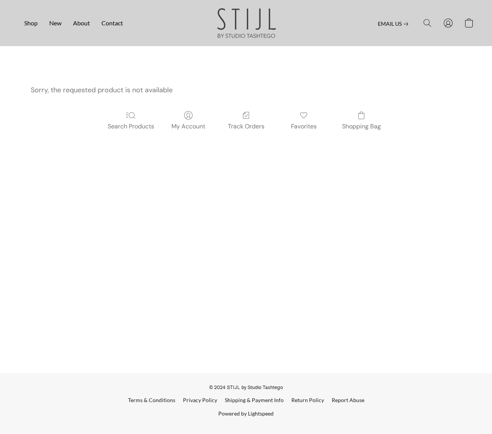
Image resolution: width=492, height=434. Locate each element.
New (55, 23)
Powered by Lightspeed (246, 413)
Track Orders (246, 126)
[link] (394, 23)
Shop (31, 23)
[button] (246, 23)
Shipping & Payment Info (254, 400)
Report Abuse (348, 400)
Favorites (304, 126)
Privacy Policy (200, 400)
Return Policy (307, 400)
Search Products (131, 126)
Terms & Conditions (151, 400)
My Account (188, 126)
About (81, 23)
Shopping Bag (361, 126)
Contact (112, 23)
